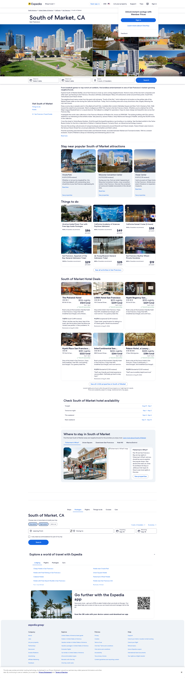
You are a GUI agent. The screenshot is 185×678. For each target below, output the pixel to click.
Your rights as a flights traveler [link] (136, 656)
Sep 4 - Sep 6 (147, 415)
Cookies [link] (97, 639)
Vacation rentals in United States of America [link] (74, 642)
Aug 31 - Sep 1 (147, 406)
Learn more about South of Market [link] (134, 438)
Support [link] (130, 635)
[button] (92, 554)
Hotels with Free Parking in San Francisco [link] (46, 573)
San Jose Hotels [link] (38, 585)
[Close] (181, 672)
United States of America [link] (46, 10)
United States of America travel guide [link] (72, 635)
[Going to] (92, 531)
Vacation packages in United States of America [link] (74, 646)
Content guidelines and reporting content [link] (107, 659)
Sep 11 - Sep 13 (147, 420)
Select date (37, 81)
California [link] (57, 10)
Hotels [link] (34, 110)
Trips (141, 4)
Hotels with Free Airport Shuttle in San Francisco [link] (49, 581)
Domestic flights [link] (66, 649)
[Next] (155, 173)
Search (146, 80)
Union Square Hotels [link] (100, 573)
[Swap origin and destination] (71, 530)
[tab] (72, 442)
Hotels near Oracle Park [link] (101, 569)
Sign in (154, 4)
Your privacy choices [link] (100, 656)
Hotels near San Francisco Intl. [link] (103, 581)
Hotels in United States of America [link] (71, 639)
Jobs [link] (29, 639)
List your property (120, 4)
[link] (138, 33)
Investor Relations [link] (33, 652)
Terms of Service (61, 672)
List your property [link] (33, 642)
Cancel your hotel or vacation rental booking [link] (140, 639)
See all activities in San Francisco (108, 270)
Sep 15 (143, 532)
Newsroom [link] (31, 649)
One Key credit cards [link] (67, 663)
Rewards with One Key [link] (68, 659)
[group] (142, 462)
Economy (151, 525)
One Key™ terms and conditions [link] (104, 646)
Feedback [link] (31, 663)
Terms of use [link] (98, 642)
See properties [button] (141, 476)
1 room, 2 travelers (104, 81)
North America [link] (32, 10)
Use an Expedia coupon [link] (135, 649)
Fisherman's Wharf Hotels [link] (101, 577)
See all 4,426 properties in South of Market (108, 384)
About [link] (30, 635)
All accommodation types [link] (68, 656)
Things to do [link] (36, 107)
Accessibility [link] (98, 652)
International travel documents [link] (137, 652)
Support (133, 4)
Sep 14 (121, 532)
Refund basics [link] (132, 646)
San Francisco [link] (66, 10)
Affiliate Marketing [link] (33, 659)
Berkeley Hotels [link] (98, 585)
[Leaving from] (49, 531)
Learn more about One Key (138, 26)
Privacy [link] (97, 635)
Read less (65, 187)
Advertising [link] (31, 656)
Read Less (64, 136)
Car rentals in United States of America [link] (72, 652)
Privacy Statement (45, 672)
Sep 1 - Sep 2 (147, 410)
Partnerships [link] (31, 646)
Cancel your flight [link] (133, 642)
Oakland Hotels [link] (38, 577)
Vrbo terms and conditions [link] (102, 649)
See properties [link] (67, 195)
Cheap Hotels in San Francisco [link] (43, 569)
